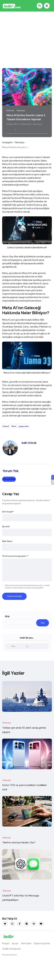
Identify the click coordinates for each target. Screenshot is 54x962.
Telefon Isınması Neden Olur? (19, 842)
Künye (15, 943)
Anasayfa (7, 142)
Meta (29, 129)
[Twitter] (5, 924)
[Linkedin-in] (34, 924)
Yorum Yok (10, 129)
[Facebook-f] (19, 924)
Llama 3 (21, 129)
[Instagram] (12, 924)
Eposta (6, 526)
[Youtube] (41, 924)
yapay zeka (40, 129)
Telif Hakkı (26, 943)
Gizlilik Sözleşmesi (11, 948)
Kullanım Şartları (42, 943)
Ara (7, 616)
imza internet (10, 954)
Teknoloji (19, 142)
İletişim (6, 943)
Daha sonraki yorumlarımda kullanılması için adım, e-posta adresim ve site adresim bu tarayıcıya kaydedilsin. (27, 586)
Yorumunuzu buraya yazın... (15, 556)
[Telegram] (27, 924)
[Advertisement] (27, 40)
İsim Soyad (8, 511)
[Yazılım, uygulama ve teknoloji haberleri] (12, 6)
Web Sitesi (7, 541)
